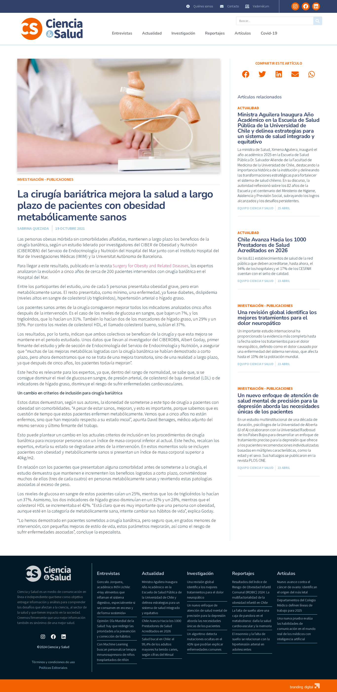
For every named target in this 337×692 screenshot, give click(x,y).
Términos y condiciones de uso (53, 662)
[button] (246, 74)
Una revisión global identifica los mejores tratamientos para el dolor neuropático (277, 318)
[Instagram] (295, 6)
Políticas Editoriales (53, 668)
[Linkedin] (316, 6)
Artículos (243, 33)
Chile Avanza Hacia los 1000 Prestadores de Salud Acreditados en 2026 (272, 245)
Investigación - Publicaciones (45, 179)
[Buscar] (317, 21)
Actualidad (152, 33)
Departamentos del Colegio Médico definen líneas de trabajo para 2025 (296, 605)
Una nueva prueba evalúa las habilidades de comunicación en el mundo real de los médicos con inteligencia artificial (296, 628)
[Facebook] (306, 6)
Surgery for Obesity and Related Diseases (150, 265)
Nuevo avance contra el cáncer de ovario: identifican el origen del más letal (297, 587)
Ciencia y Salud (29, 6)
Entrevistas (122, 33)
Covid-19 (269, 33)
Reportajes (215, 33)
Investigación (183, 33)
